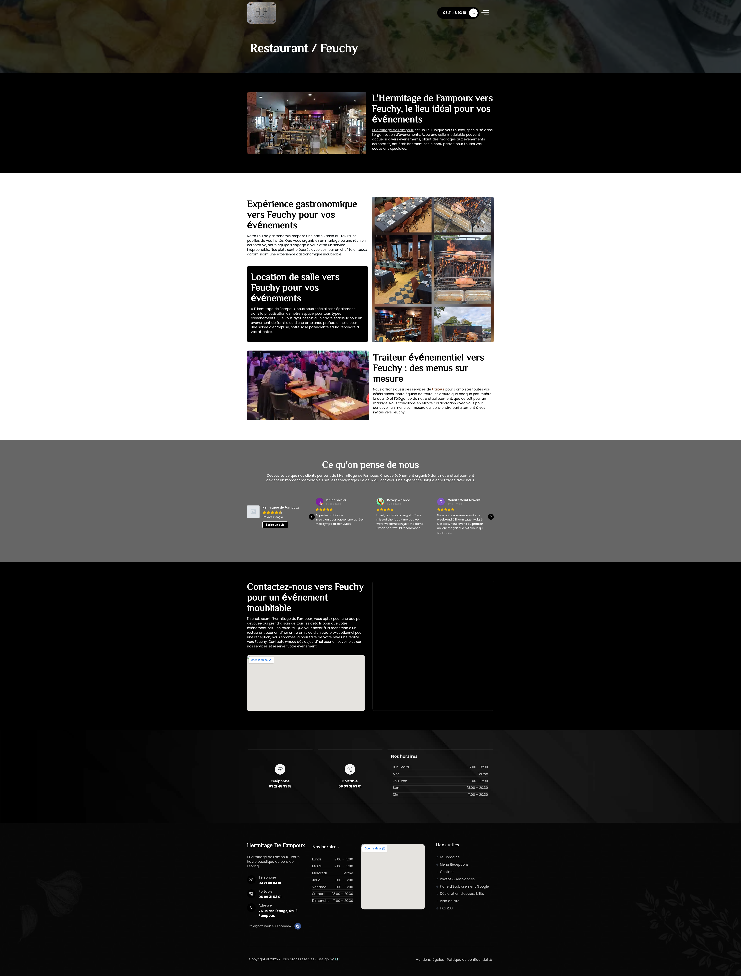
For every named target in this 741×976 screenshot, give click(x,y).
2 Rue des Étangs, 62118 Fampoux (278, 913)
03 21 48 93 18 (454, 12)
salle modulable (451, 134)
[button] (312, 517)
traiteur (438, 389)
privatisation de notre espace (289, 313)
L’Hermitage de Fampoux (393, 130)
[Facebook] (297, 926)
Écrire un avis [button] (275, 525)
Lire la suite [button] (383, 533)
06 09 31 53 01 (349, 786)
